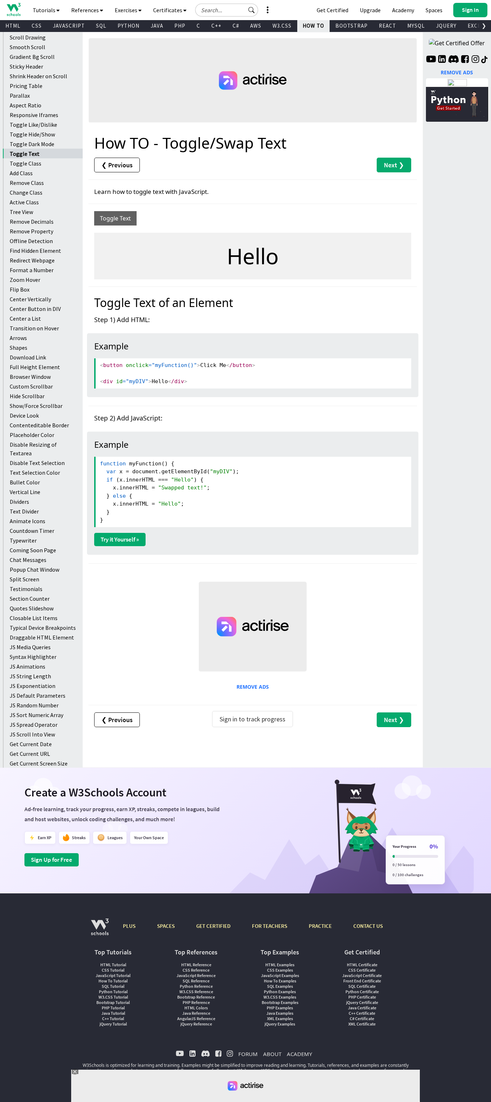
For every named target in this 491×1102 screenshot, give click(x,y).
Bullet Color (25, 482)
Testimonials (26, 588)
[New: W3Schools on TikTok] (484, 60)
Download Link (28, 357)
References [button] (85, 10)
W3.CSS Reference (196, 991)
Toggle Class (25, 163)
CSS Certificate (362, 970)
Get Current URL (30, 753)
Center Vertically (30, 299)
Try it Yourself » (120, 539)
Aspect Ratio (25, 105)
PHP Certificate (362, 997)
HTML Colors (196, 1007)
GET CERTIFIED (213, 925)
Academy (403, 10)
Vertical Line (25, 492)
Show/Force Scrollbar (36, 405)
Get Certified (332, 10)
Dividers (19, 501)
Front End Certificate (362, 981)
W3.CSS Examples (279, 997)
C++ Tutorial (113, 1018)
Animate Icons (27, 521)
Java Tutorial (113, 1013)
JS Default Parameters (37, 695)
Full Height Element (35, 367)
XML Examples (280, 1018)
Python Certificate (362, 991)
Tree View (21, 211)
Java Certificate (362, 1007)
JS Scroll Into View (32, 734)
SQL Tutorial (113, 986)
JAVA (157, 25)
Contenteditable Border (39, 425)
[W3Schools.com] (100, 930)
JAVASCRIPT (69, 25)
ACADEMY (299, 1053)
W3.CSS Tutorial (113, 997)
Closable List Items (34, 618)
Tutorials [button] (44, 10)
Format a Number (32, 270)
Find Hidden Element (35, 250)
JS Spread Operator (34, 724)
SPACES (166, 925)
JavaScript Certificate (362, 975)
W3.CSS (282, 25)
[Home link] (13, 9)
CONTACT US (368, 925)
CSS (37, 25)
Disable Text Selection (37, 462)
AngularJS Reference (196, 1018)
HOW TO (313, 25)
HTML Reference (196, 964)
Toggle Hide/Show (32, 134)
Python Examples (280, 991)
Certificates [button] (168, 10)
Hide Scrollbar (27, 396)
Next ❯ (394, 165)
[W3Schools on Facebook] (464, 60)
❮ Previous (117, 165)
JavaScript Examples (280, 975)
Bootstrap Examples (280, 1002)
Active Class (24, 202)
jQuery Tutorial (113, 1024)
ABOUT (272, 1053)
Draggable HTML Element (42, 637)
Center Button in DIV (35, 308)
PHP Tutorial (113, 1007)
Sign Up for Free (51, 860)
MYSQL (416, 25)
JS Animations (27, 666)
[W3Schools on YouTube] (431, 60)
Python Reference (196, 986)
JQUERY (446, 25)
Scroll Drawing (28, 37)
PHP (179, 25)
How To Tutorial (113, 981)
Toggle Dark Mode (32, 144)
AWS (255, 25)
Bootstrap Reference (196, 997)
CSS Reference (196, 970)
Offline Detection (31, 241)
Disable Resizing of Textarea (33, 449)
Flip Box (19, 289)
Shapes (18, 347)
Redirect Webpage (32, 260)
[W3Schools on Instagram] (475, 60)
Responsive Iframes (34, 114)
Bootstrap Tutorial (113, 1002)
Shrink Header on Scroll (38, 76)
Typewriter (23, 540)
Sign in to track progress (252, 719)
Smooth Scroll (27, 47)
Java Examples (279, 1013)
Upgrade (370, 10)
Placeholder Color (32, 434)
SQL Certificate (362, 986)
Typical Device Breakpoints (43, 627)
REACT (387, 25)
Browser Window (30, 376)
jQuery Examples (280, 1024)
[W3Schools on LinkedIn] (441, 60)
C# (236, 25)
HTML (12, 25)
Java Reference (196, 1013)
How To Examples (280, 981)
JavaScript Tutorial (113, 975)
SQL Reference (196, 981)
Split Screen (24, 579)
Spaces (434, 10)
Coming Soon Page (33, 550)
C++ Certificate (362, 1013)
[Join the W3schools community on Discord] (453, 60)
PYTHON (128, 25)
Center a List (25, 318)
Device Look (24, 415)
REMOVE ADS (253, 686)
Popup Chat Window (34, 569)
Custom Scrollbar (31, 386)
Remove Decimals (32, 221)
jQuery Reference (196, 1024)
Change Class (26, 192)
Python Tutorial (113, 991)
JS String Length (30, 676)
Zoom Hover (25, 279)
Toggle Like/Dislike (33, 124)
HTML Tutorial (113, 964)
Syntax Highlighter (33, 656)
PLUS (129, 925)
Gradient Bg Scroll (32, 56)
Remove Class (27, 182)
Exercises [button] (126, 10)
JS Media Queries (30, 647)
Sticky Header (26, 66)
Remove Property (31, 231)
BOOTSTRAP (351, 25)
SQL (101, 25)
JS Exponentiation (32, 685)
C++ (216, 25)
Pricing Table (26, 85)
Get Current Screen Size (39, 763)
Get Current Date (31, 744)
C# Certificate (362, 1018)
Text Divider (24, 511)
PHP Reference (196, 1002)
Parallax (20, 95)
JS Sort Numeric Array (36, 715)
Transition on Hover (34, 328)
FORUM (248, 1053)
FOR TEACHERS (269, 925)
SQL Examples (280, 986)
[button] (252, 10)
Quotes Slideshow (32, 608)
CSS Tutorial (113, 970)
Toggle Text (25, 153)
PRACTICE (320, 925)
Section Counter (30, 598)
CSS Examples (280, 970)
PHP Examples (280, 1007)
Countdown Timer (32, 530)
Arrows (18, 337)
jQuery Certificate (362, 1002)
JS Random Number (34, 705)
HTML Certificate (362, 964)
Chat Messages (28, 559)
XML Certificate (362, 1024)
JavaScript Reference (196, 975)
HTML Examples (279, 964)
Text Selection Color (35, 472)
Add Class (21, 173)
